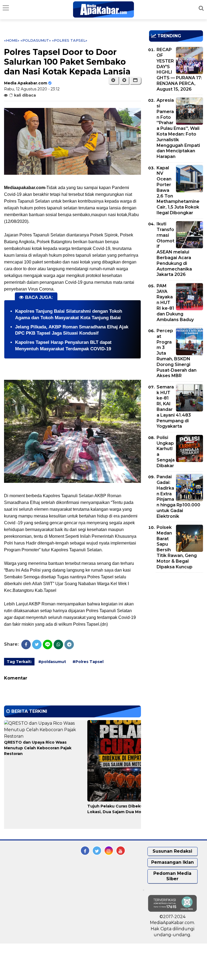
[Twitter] (37, 644)
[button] (135, 80)
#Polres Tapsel (88, 661)
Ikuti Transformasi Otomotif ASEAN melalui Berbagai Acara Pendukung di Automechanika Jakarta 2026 (174, 249)
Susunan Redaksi (172, 851)
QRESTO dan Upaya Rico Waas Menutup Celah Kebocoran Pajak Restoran (37, 748)
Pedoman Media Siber (172, 876)
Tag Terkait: (19, 661)
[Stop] (124, 80)
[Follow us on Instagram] (108, 850)
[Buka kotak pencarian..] (201, 8)
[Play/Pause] (113, 80)
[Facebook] (26, 644)
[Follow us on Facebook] (85, 850)
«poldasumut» (35, 40)
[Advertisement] (178, 608)
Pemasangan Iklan (172, 862)
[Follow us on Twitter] (97, 850)
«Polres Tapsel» (69, 40)
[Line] (47, 644)
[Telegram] (69, 644)
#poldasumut (52, 661)
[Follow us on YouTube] (120, 850)
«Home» (11, 40)
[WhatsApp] (58, 644)
